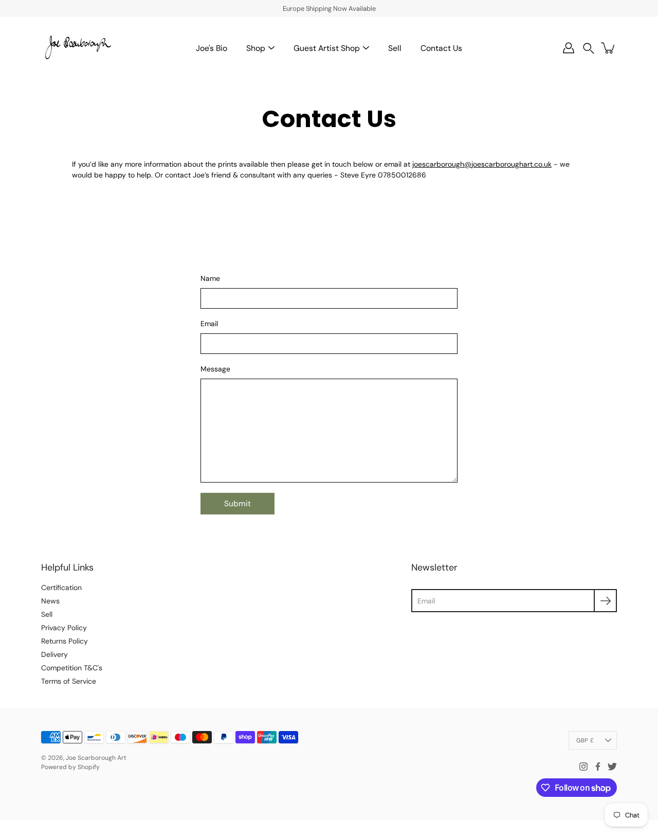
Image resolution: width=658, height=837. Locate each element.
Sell (394, 48)
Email (209, 323)
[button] (588, 48)
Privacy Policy (64, 627)
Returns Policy (64, 641)
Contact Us (441, 48)
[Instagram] (583, 766)
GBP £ (585, 740)
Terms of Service (68, 681)
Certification (61, 587)
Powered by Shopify (70, 767)
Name (210, 278)
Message (215, 368)
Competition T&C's (71, 667)
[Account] (568, 48)
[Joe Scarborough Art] (77, 48)
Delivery (54, 654)
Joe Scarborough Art (96, 758)
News (50, 601)
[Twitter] (612, 766)
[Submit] (605, 600)
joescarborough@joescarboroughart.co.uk (482, 164)
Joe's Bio (211, 48)
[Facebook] (597, 766)
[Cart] (608, 48)
